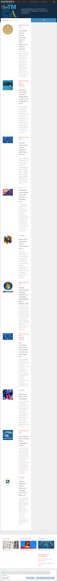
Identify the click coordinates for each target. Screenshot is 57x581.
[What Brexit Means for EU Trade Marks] (8, 395)
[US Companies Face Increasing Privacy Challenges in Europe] (8, 435)
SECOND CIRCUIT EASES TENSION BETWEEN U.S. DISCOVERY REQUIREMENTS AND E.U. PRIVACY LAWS (24, 296)
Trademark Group (33, 1)
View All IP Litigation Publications (28, 550)
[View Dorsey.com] (8, 3)
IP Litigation (43, 1)
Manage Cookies (5, 578)
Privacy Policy (4, 575)
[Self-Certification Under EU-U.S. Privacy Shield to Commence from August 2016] (8, 336)
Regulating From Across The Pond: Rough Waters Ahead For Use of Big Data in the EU (23, 97)
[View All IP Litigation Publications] (29, 548)
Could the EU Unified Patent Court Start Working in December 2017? (23, 196)
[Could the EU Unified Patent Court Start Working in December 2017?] (8, 192)
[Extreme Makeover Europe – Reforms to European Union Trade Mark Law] (8, 482)
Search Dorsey (41, 561)
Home (18, 1)
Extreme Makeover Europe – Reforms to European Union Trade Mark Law (23, 488)
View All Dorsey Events (8, 550)
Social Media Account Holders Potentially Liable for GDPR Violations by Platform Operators (23, 40)
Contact (24, 1)
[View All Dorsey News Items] (46, 548)
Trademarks (22, 235)
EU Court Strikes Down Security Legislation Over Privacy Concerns (23, 148)
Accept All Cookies (30, 578)
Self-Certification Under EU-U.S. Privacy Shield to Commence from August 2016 (23, 350)
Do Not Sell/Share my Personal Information (45, 578)
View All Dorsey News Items (44, 550)
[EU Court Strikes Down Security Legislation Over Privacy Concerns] (8, 140)
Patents (20, 188)
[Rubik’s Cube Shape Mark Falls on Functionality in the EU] (8, 240)
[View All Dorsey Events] (11, 548)
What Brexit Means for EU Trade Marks (23, 396)
